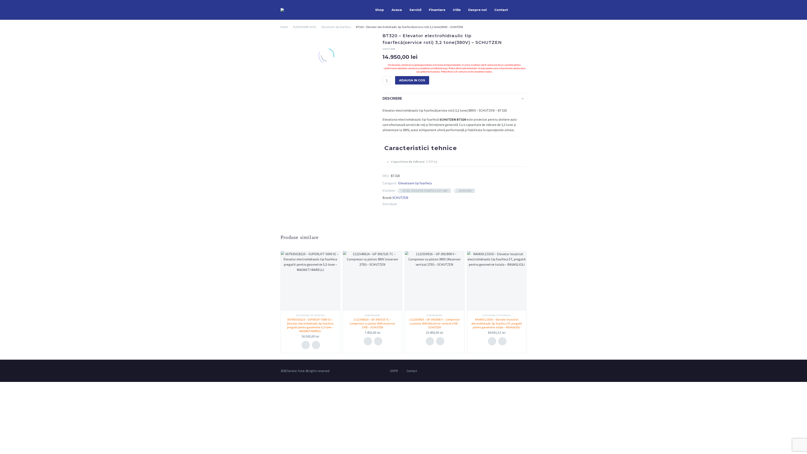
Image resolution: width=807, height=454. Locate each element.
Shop (379, 10)
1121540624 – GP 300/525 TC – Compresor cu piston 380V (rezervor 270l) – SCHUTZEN (372, 323)
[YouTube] (525, 371)
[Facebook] (400, 204)
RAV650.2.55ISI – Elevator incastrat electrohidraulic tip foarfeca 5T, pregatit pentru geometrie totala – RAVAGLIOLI (496, 323)
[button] (316, 345)
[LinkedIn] (413, 204)
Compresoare (372, 315)
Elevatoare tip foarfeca (336, 27)
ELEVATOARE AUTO (304, 27)
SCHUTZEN (465, 191)
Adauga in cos (412, 80)
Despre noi (477, 10)
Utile (457, 10)
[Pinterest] (407, 204)
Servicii (415, 10)
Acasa (397, 10)
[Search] (516, 10)
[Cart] (525, 10)
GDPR (394, 371)
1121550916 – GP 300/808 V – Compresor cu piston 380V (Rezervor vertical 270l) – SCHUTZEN (434, 323)
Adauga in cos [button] (306, 345)
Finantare (437, 10)
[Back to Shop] (520, 36)
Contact (501, 10)
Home (284, 27)
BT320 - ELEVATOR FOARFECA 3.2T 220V (425, 191)
